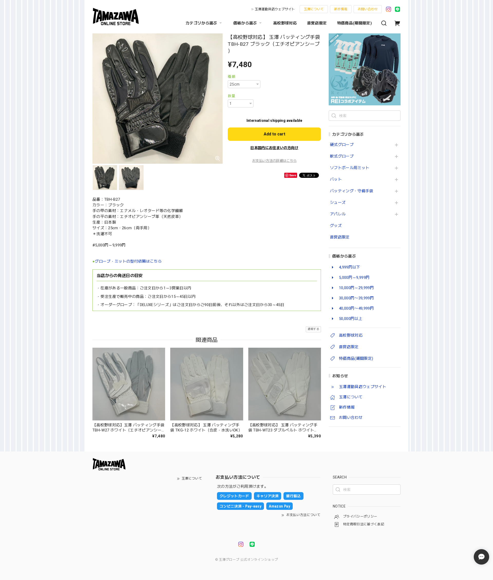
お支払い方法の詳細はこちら (274, 161)
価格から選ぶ (245, 23)
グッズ (336, 226)
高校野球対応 (285, 23)
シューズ (338, 202)
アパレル (338, 214)
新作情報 (340, 9)
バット (336, 179)
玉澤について (314, 9)
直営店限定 (317, 23)
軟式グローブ (342, 156)
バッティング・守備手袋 (351, 191)
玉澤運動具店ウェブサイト (275, 9)
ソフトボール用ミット (349, 168)
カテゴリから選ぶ (201, 23)
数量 (231, 96)
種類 (231, 77)
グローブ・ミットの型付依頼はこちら (128, 261)
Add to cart (274, 134)
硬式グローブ (342, 145)
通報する (313, 329)
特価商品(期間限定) (354, 23)
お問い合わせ (368, 9)
